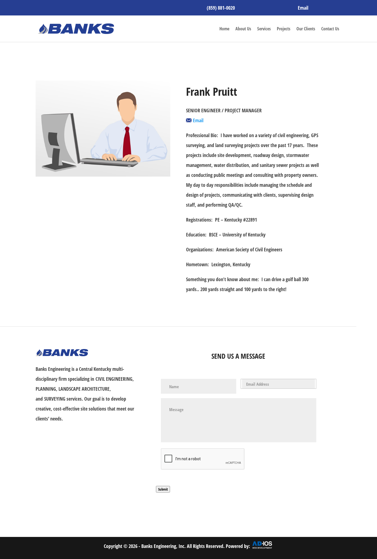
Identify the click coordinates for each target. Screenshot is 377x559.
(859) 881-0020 (221, 7)
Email (303, 7)
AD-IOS (262, 548)
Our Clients (305, 29)
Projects (283, 29)
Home (224, 29)
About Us (243, 29)
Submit (163, 489)
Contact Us (330, 29)
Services (264, 29)
